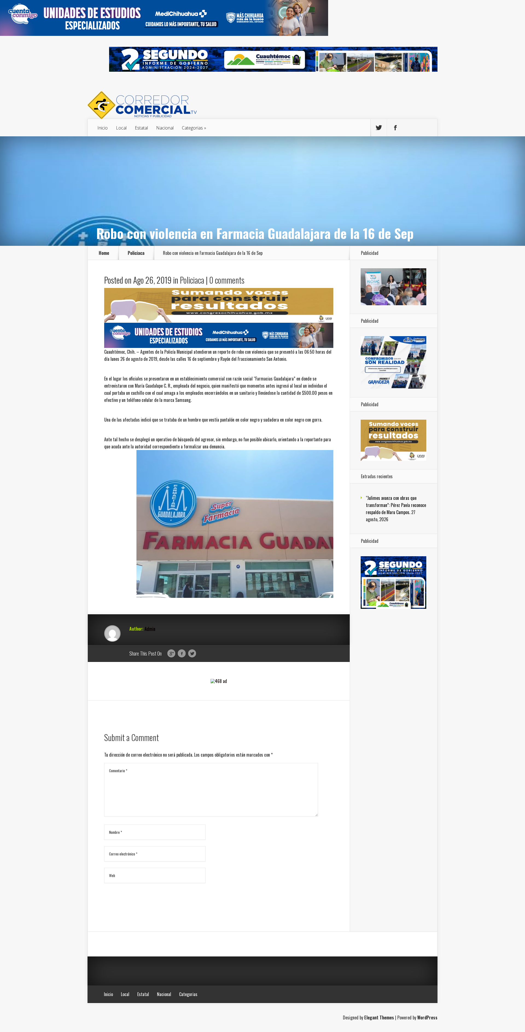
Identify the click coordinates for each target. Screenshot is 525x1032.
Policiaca (136, 253)
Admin (150, 628)
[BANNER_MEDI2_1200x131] (164, 34)
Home (104, 253)
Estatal (141, 128)
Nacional (165, 128)
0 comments (226, 280)
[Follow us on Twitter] (379, 128)
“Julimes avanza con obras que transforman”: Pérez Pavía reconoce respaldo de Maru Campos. (396, 505)
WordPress (427, 1017)
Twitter (192, 653)
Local (121, 128)
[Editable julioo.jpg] (218, 320)
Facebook (181, 653)
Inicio (102, 128)
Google (171, 653)
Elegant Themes (379, 1017)
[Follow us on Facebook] (395, 128)
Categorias (192, 128)
